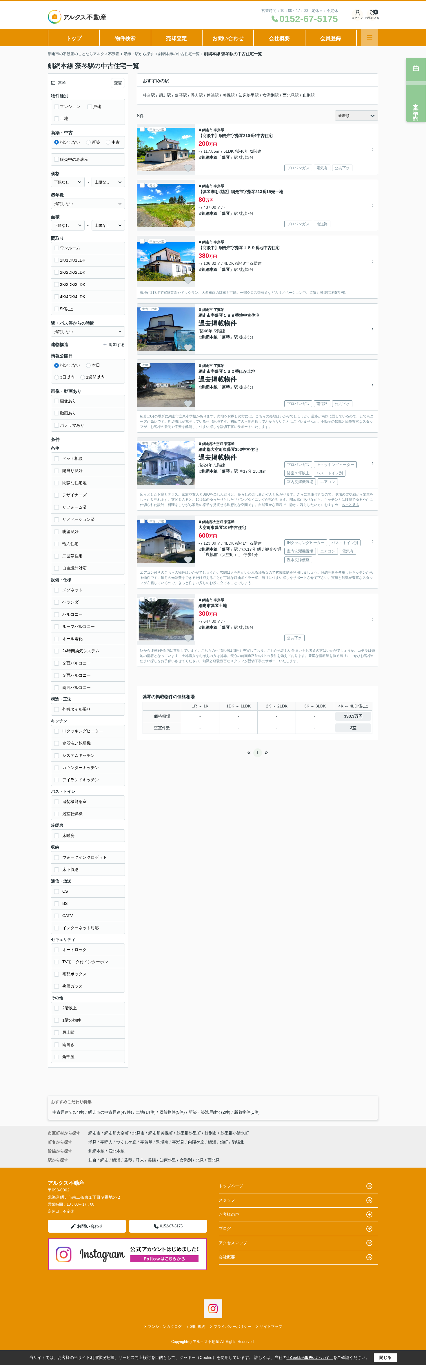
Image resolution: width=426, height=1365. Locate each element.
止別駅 (309, 95)
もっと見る (350, 505)
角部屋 (68, 1056)
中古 (116, 142)
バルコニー (72, 614)
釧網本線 (209, 157)
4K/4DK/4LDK (72, 296)
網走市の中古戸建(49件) (110, 1112)
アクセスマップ (233, 1242)
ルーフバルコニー (78, 626)
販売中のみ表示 (74, 159)
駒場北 (238, 1142)
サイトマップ (271, 1326)
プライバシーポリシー (232, 1326)
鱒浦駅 (213, 95)
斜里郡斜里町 (188, 1133)
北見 (200, 1160)
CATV (67, 915)
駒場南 (163, 1142)
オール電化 (72, 638)
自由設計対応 (74, 568)
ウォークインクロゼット (84, 857)
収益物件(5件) (172, 1112)
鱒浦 (212, 1142)
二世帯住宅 (72, 556)
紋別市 (211, 1133)
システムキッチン (78, 755)
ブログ (225, 1228)
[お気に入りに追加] (188, 168)
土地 (64, 118)
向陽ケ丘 (196, 1142)
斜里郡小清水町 (235, 1133)
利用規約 (197, 1326)
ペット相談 (72, 458)
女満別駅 (271, 95)
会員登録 (330, 38)
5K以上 (66, 309)
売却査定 (176, 38)
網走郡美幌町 (160, 1133)
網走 (104, 1160)
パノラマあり (72, 425)
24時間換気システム (80, 651)
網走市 (207, 130)
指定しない (70, 142)
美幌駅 (229, 95)
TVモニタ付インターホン (85, 961)
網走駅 (165, 95)
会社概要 (279, 38)
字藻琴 (219, 130)
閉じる (385, 1357)
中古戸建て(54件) (68, 1112)
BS (65, 903)
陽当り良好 (72, 470)
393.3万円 (353, 716)
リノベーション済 (78, 519)
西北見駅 (291, 95)
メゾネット (72, 590)
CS (65, 891)
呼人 (140, 1160)
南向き (68, 1044)
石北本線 (116, 1151)
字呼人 (107, 1142)
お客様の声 (229, 1214)
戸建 (97, 106)
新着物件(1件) (247, 1112)
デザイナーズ (74, 495)
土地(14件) (146, 1112)
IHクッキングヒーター (82, 731)
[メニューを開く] (369, 37)
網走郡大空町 (212, 444)
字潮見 (178, 1142)
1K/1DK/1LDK (72, 260)
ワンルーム (70, 248)
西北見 (213, 1160)
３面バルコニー (76, 675)
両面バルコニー (76, 687)
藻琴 (226, 157)
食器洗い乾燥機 (76, 743)
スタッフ (227, 1200)
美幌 (152, 1160)
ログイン (357, 17)
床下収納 (70, 869)
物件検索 (125, 38)
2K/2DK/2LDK (72, 272)
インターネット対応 (80, 927)
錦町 (224, 1142)
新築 (96, 142)
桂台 (92, 1160)
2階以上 (69, 1008)
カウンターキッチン (80, 767)
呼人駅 (197, 95)
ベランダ (70, 602)
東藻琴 (229, 444)
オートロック (74, 949)
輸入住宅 (70, 543)
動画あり (68, 413)
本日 (96, 365)
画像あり (68, 401)
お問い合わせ (228, 38)
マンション (70, 106)
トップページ (231, 1186)
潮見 (93, 1142)
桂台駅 (149, 95)
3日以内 (67, 377)
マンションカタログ (165, 1326)
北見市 (138, 1133)
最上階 (68, 1032)
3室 (353, 727)
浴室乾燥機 (72, 813)
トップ (74, 38)
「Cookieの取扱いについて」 (310, 1358)
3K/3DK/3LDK (72, 284)
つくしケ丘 (127, 1142)
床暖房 (68, 835)
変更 (118, 83)
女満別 (186, 1160)
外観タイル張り (76, 709)
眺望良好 (70, 531)
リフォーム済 (74, 507)
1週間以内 (95, 377)
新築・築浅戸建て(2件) (209, 1112)
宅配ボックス (74, 974)
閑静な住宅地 (74, 482)
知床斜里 (168, 1160)
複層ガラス (72, 986)
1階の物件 (71, 1020)
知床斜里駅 (249, 95)
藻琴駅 (181, 95)
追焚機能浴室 (74, 801)
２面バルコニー (76, 663)
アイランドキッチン (80, 779)
